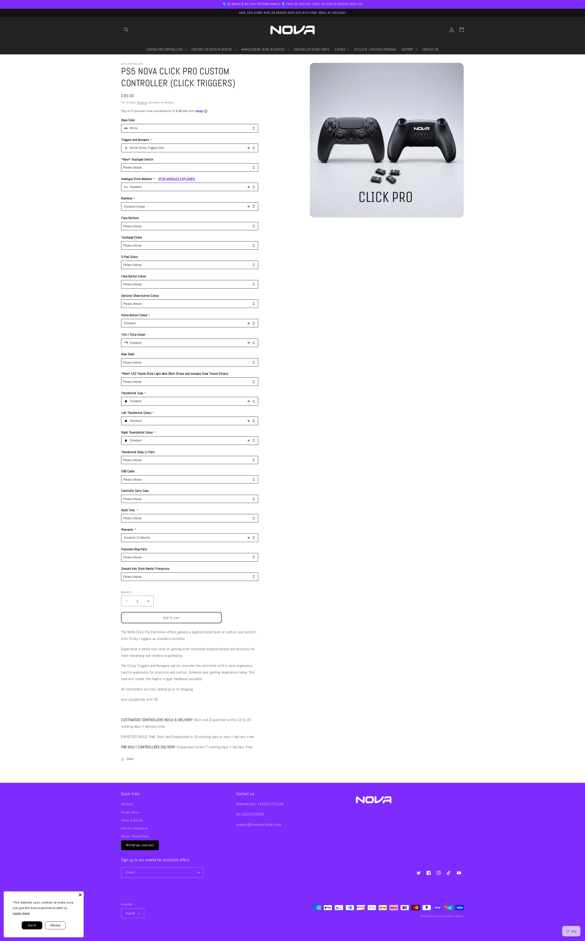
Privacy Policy (130, 812)
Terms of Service (132, 820)
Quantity (126, 592)
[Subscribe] (198, 872)
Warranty (127, 804)
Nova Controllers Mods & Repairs (446, 916)
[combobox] (189, 128)
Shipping (142, 102)
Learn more (21, 913)
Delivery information (134, 828)
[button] (126, 30)
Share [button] (130, 759)
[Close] (80, 895)
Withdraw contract (140, 845)
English (130, 913)
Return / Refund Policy (135, 836)
